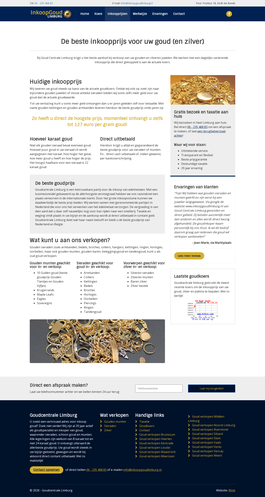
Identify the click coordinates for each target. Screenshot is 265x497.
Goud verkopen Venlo (206, 447)
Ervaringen (160, 14)
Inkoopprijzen (117, 14)
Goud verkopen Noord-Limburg (213, 425)
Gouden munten (114, 422)
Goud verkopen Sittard (207, 434)
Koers (98, 14)
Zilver (107, 430)
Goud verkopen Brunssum (157, 435)
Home (84, 14)
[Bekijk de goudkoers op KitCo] (202, 309)
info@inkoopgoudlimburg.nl (137, 3)
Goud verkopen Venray (207, 451)
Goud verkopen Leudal (154, 448)
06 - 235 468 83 (44, 3)
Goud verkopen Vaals (206, 442)
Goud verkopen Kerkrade (156, 443)
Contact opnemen (46, 470)
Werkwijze (140, 14)
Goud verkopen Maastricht (157, 452)
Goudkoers (146, 426)
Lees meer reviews (189, 255)
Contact (179, 14)
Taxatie (144, 422)
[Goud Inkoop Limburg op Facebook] (229, 13)
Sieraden (109, 426)
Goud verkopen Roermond (209, 429)
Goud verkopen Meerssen (157, 456)
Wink (231, 490)
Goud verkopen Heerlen (155, 439)
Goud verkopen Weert (206, 455)
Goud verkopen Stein (206, 438)
